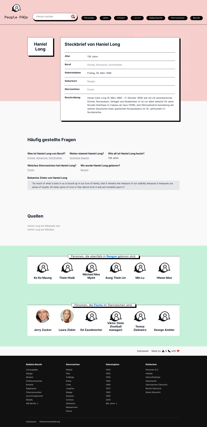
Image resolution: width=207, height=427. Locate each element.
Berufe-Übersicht (153, 388)
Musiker (29, 377)
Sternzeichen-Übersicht (156, 384)
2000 (108, 399)
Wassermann (72, 407)
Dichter (91, 64)
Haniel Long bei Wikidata (40, 229)
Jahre (105, 17)
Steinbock (70, 403)
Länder (137, 17)
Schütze (70, 399)
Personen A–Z (152, 369)
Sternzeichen (178, 17)
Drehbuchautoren (34, 381)
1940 (108, 369)
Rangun (84, 170)
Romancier (101, 64)
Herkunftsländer (153, 377)
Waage (69, 392)
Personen (89, 17)
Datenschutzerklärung (50, 421)
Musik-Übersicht (153, 392)
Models (29, 399)
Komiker (29, 384)
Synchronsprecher (34, 396)
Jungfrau (70, 388)
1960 (108, 381)
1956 (108, 377)
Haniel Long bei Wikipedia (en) (43, 225)
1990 (108, 396)
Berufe (196, 17)
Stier (68, 373)
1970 (108, 388)
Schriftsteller (115, 64)
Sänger (29, 373)
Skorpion (70, 396)
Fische (90, 89)
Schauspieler (32, 369)
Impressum (143, 351)
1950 (108, 373)
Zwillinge (70, 377)
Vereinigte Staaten (79, 158)
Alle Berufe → (32, 403)
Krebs (68, 381)
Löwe (68, 384)
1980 (108, 392)
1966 (108, 384)
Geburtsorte (155, 17)
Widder (69, 369)
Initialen (121, 17)
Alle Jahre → (111, 403)
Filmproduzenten (34, 392)
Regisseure (31, 388)
